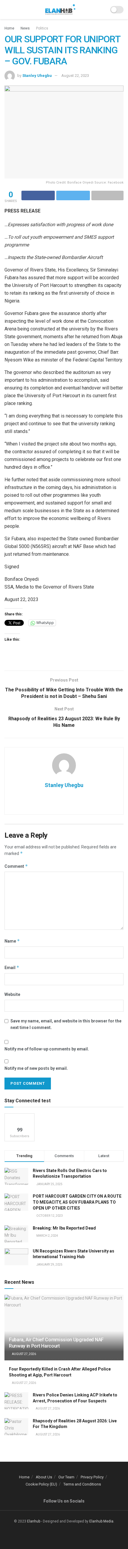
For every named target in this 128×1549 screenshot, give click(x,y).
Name (12, 941)
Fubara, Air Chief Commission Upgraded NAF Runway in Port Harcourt (56, 1343)
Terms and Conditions (82, 1484)
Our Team (66, 1477)
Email (11, 967)
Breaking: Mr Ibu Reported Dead (64, 1228)
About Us (44, 1477)
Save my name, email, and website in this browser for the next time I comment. (65, 1024)
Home (9, 28)
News (25, 28)
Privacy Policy (92, 1477)
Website (12, 994)
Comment (16, 866)
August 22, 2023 (75, 75)
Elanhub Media (101, 1521)
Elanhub (33, 1521)
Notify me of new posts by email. (36, 1068)
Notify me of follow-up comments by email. (46, 1049)
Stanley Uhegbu (37, 75)
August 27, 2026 (23, 1354)
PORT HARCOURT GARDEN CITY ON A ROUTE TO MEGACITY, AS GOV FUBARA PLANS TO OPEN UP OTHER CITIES (77, 1202)
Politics (42, 28)
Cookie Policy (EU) (41, 1484)
